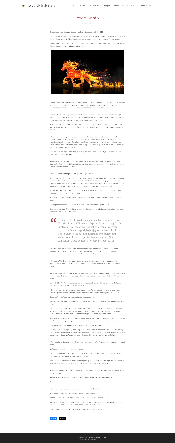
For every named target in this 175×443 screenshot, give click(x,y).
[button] (146, 6)
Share (54, 418)
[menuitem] (73, 6)
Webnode (93, 439)
